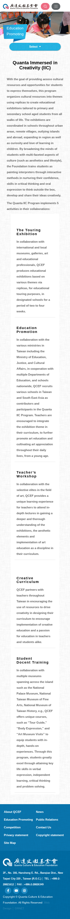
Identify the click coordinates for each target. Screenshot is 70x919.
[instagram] (24, 890)
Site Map (10, 842)
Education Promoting (18, 819)
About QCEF (12, 811)
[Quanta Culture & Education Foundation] (20, 6)
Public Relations (47, 819)
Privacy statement (16, 835)
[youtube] (16, 890)
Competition (12, 827)
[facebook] (8, 890)
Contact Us (43, 827)
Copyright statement (50, 835)
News (40, 811)
